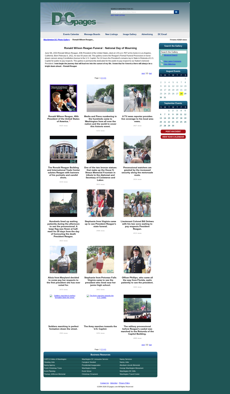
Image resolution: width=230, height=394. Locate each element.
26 (185, 122)
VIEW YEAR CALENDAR (173, 137)
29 (185, 94)
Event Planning (49, 371)
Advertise (114, 383)
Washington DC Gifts (128, 371)
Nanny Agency (49, 365)
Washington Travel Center (130, 374)
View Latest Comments (172, 61)
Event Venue (86, 371)
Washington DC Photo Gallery (56, 40)
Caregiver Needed (89, 362)
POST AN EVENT (173, 131)
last (150, 73)
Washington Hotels (89, 368)
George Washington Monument (131, 368)
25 (181, 122)
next (143, 73)
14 (165, 118)
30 (161, 97)
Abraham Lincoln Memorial (130, 365)
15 (169, 118)
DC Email (162, 34)
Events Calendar (71, 34)
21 (165, 122)
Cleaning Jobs (49, 362)
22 (169, 122)
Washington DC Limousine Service (95, 359)
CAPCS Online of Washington (55, 359)
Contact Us (104, 383)
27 (161, 126)
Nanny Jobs (124, 362)
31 (165, 97)
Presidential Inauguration (91, 365)
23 (173, 122)
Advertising (147, 34)
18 (181, 118)
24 (177, 122)
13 (161, 118)
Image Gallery (129, 34)
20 (161, 122)
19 (185, 118)
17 (177, 118)
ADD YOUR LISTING (118, 15)
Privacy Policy (124, 383)
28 (181, 94)
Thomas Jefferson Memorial (54, 374)
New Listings (111, 34)
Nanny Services (126, 359)
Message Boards (92, 34)
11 (181, 114)
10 (177, 114)
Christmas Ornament (90, 374)
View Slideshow (170, 64)
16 (173, 118)
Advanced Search (170, 55)
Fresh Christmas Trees (53, 368)
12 (185, 114)
